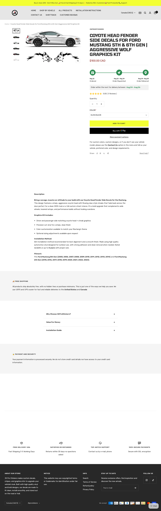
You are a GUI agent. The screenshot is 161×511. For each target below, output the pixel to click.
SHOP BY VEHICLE (47, 10)
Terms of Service (90, 482)
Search (85, 478)
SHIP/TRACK (51, 15)
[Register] (135, 488)
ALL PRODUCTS (65, 10)
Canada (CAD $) (127, 13)
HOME (33, 10)
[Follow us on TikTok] (153, 480)
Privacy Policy (88, 489)
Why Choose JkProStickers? (58, 314)
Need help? (144, 153)
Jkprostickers (97, 29)
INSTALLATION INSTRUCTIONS (88, 10)
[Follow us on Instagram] (146, 480)
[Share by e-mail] (108, 153)
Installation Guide (54, 330)
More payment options (119, 137)
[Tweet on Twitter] (104, 153)
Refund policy (88, 486)
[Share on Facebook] (97, 153)
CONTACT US (36, 15)
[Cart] (155, 13)
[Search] (145, 13)
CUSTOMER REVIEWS (68, 15)
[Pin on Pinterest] (100, 153)
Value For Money (53, 322)
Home (7, 24)
